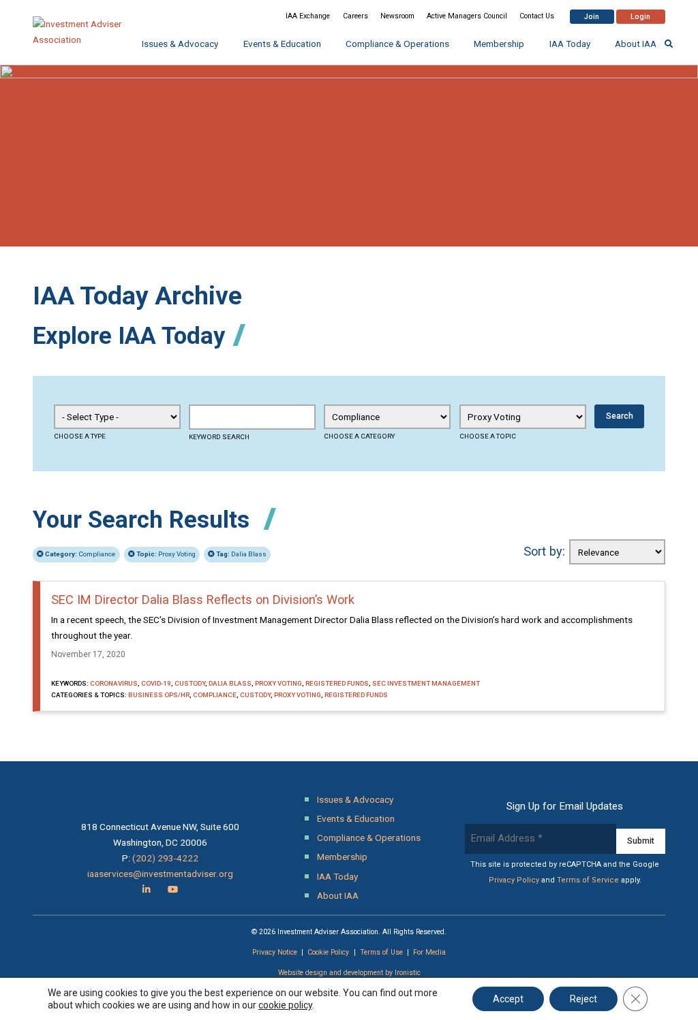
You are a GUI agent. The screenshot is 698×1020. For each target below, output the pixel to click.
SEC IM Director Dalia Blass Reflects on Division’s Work (202, 599)
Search (619, 416)
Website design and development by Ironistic (349, 972)
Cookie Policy (328, 952)
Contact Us (536, 16)
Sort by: (544, 551)
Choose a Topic (487, 436)
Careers (355, 16)
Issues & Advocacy (180, 43)
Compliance (80, 554)
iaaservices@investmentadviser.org (160, 873)
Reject (583, 998)
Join (591, 16)
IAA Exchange (308, 16)
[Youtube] (173, 889)
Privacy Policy (514, 880)
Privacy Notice (274, 952)
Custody (189, 683)
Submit (640, 841)
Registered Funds (337, 683)
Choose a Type (80, 436)
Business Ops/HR (158, 695)
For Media (429, 952)
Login (640, 16)
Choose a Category (359, 436)
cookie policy (285, 1005)
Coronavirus (114, 683)
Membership (499, 43)
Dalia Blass (241, 554)
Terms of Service (588, 880)
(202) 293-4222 (165, 857)
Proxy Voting (166, 554)
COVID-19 (156, 683)
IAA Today (569, 43)
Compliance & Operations (397, 43)
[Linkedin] (146, 889)
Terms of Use (381, 952)
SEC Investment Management (426, 683)
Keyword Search (219, 437)
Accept (508, 998)
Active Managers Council (467, 16)
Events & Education (282, 43)
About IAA (635, 43)
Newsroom (397, 16)
